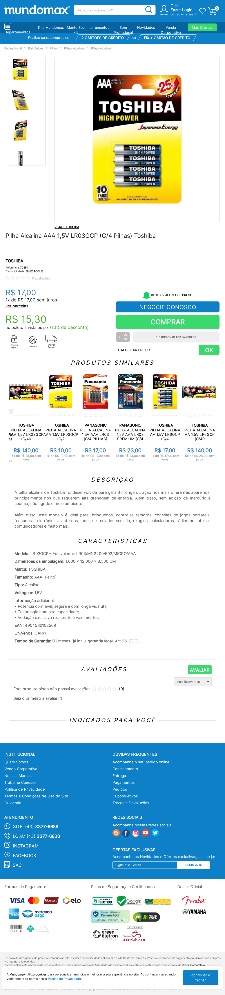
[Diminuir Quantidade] (126, 339)
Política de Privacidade (24, 789)
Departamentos (17, 32)
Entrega (119, 775)
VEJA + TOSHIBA (66, 227)
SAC (17, 865)
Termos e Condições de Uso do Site (36, 796)
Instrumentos (98, 27)
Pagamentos (123, 782)
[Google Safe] (131, 902)
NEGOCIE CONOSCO (167, 307)
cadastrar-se (184, 14)
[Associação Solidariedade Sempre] (135, 935)
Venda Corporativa (20, 769)
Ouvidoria (12, 803)
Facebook (24, 855)
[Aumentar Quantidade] (126, 335)
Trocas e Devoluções (130, 803)
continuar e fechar (200, 977)
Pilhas (54, 48)
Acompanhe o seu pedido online (140, 762)
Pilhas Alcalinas (74, 48)
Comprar (168, 322)
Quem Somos (16, 762)
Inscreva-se (193, 865)
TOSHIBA (14, 260)
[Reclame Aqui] (111, 918)
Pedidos (119, 789)
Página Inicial (13, 48)
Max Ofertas (202, 27)
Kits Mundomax (51, 27)
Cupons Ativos (125, 796)
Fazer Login (181, 9)
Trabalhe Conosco (20, 782)
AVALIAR (200, 670)
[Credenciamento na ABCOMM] (159, 902)
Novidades (146, 27)
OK (209, 350)
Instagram (26, 846)
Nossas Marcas (18, 775)
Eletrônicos (36, 48)
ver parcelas (16, 306)
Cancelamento (125, 769)
